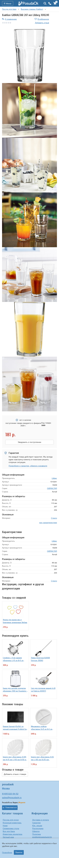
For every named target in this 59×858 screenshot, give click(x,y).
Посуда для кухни (11, 819)
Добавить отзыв (42, 22)
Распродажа (37, 828)
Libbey (54, 478)
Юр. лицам (37, 825)
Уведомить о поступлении (29, 442)
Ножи (5, 825)
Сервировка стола (11, 828)
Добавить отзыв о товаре (15, 774)
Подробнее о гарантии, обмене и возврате (28, 465)
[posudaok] (28, 3)
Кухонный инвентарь (12, 822)
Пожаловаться (11, 807)
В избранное (43, 19)
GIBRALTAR (52, 488)
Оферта (36, 831)
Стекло (54, 518)
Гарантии (36, 822)
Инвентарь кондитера (12, 834)
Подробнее (7, 852)
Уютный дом (8, 837)
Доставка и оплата (40, 819)
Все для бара (9, 831)
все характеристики (48, 522)
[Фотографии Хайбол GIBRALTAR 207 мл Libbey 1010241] (29, 55)
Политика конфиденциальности (42, 835)
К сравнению (11, 19)
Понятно (18, 852)
